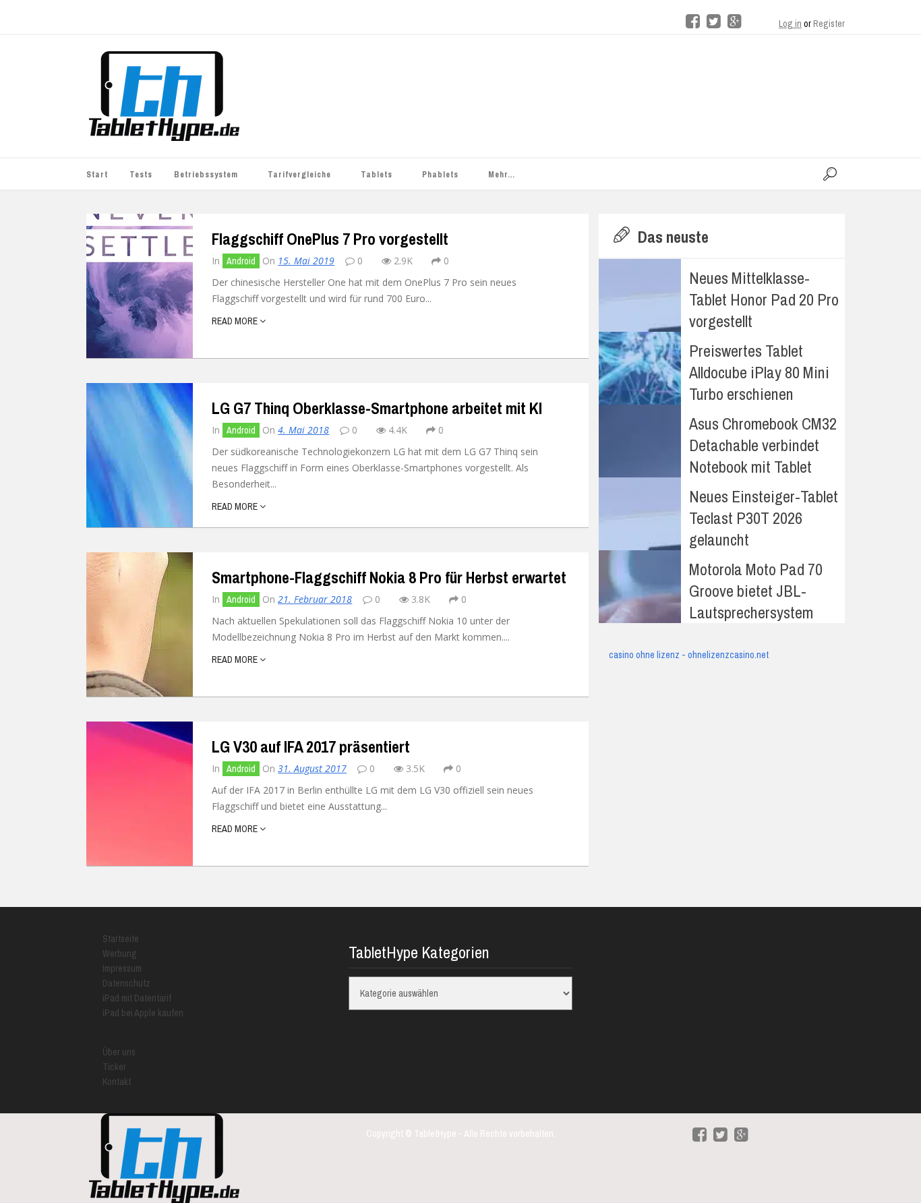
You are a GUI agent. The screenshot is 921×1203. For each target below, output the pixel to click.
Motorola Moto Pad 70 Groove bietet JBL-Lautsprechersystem (756, 590)
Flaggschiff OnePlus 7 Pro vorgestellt (330, 238)
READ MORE (236, 321)
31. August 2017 (312, 768)
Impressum (122, 968)
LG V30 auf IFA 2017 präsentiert (311, 746)
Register (829, 24)
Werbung (119, 953)
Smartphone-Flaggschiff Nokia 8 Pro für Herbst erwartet (389, 577)
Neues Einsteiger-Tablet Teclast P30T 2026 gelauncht (763, 518)
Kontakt (116, 1082)
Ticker (114, 1067)
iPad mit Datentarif (136, 998)
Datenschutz (126, 983)
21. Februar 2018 (315, 599)
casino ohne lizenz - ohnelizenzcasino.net (689, 655)
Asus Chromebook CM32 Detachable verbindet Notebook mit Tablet (763, 445)
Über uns (119, 1052)
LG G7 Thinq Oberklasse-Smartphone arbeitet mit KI (377, 408)
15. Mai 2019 (306, 260)
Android (241, 261)
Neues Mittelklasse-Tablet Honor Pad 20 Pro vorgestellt (764, 299)
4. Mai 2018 (303, 429)
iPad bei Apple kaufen (142, 1013)
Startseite (120, 939)
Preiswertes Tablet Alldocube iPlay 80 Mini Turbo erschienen (759, 372)
